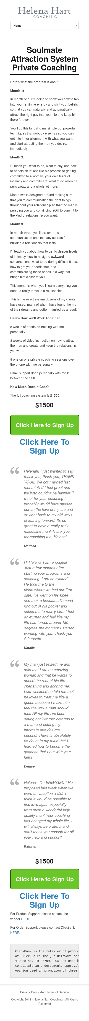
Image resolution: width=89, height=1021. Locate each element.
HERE (25, 919)
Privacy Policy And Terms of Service (44, 992)
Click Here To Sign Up (45, 446)
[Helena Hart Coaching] (44, 11)
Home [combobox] (17, 25)
